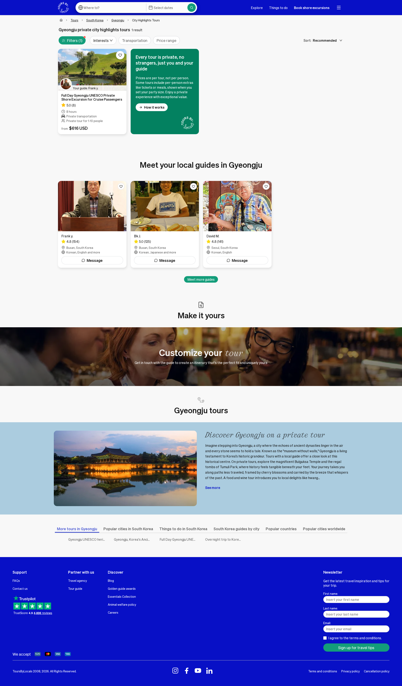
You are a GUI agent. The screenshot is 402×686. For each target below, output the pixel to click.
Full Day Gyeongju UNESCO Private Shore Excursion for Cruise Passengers (179, 539)
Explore (257, 7)
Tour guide (75, 588)
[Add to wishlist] (120, 55)
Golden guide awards (122, 588)
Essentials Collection (122, 596)
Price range (166, 40)
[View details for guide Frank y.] (92, 224)
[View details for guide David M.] (237, 224)
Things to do (278, 7)
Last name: (330, 608)
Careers (113, 612)
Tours (74, 20)
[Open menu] (339, 7)
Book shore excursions (311, 7)
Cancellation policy (376, 671)
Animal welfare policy (122, 604)
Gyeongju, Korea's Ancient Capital (133, 539)
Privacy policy (350, 671)
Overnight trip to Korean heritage (225, 539)
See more (212, 487)
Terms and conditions (322, 671)
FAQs (16, 580)
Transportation (134, 40)
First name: (330, 593)
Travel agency (77, 580)
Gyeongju (117, 20)
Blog (111, 580)
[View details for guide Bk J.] (165, 224)
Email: (327, 623)
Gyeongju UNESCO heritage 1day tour (88, 539)
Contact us (20, 588)
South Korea (94, 20)
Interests (101, 40)
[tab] (77, 529)
